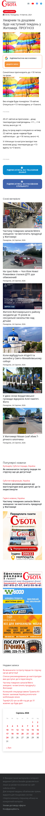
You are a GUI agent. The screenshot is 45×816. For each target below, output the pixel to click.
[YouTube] (33, 3)
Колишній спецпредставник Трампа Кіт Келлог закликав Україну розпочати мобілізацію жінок (21, 694)
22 (33, 733)
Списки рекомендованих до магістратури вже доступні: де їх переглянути (21, 486)
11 (12, 730)
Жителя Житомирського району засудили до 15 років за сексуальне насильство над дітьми (21, 316)
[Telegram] (41, 3)
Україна (31, 466)
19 (17, 733)
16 (38, 730)
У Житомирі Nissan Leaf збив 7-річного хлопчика (21, 438)
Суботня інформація (12, 480)
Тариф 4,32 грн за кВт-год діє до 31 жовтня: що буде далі (19, 701)
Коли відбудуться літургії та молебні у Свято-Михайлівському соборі (22, 358)
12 (17, 730)
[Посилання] (9, 3)
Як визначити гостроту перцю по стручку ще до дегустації (22, 470)
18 (12, 733)
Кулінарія (7, 466)
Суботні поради (20, 466)
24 (7, 737)
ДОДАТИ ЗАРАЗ (12, 64)
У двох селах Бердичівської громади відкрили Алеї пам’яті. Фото (21, 398)
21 (28, 733)
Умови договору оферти (14, 805)
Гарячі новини (9, 498)
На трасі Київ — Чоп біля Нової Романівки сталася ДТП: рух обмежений (20, 274)
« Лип (8, 747)
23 (38, 733)
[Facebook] (37, 3)
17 (7, 733)
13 (22, 730)
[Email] (28, 3)
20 (22, 733)
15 (33, 730)
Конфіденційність (11, 809)
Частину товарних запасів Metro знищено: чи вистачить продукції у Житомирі (22, 233)
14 (28, 730)
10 (7, 730)
